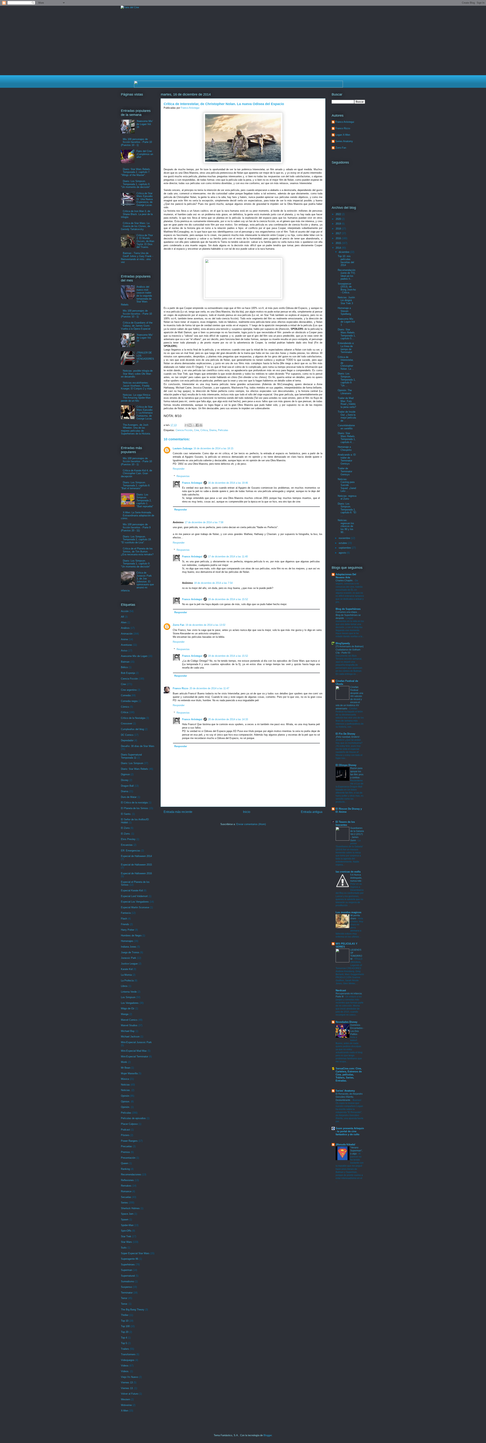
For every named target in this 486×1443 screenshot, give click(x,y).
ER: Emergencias (130, 850)
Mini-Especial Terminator (134, 1056)
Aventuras (126, 644)
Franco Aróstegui (192, 482)
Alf (122, 616)
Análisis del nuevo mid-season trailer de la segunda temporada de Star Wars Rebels (136, 295)
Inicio (246, 811)
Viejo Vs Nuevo (129, 1377)
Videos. (125, 1371)
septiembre (345, 547)
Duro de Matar (128, 797)
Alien (123, 622)
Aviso (124, 650)
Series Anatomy (344, 141)
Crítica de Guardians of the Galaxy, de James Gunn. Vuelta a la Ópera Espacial (136, 325)
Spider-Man (127, 1225)
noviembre (345, 538)
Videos (125, 1365)
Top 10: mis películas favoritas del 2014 (346, 261)
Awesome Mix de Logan (134, 656)
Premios (125, 1152)
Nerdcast (341, 990)
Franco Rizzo (180, 688)
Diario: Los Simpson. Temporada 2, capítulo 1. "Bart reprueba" (144, 500)
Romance (126, 1191)
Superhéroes (128, 1264)
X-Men (124, 1410)
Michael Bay (128, 1031)
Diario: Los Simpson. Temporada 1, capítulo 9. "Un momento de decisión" (135, 184)
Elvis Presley (128, 839)
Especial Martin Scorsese (135, 907)
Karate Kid (127, 969)
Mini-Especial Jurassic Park (136, 1042)
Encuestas (127, 844)
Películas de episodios (133, 1118)
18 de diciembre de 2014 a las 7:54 (213, 582)
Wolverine (126, 1405)
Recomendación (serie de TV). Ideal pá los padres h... (347, 274)
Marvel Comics (129, 1019)
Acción (125, 611)
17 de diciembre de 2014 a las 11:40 (228, 556)
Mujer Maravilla (129, 1073)
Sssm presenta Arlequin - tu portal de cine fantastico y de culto (350, 1131)
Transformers (128, 1354)
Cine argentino (129, 689)
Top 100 (125, 1326)
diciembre (344, 252)
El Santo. (126, 813)
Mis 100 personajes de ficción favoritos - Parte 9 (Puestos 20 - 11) (136, 527)
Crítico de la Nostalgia (133, 718)
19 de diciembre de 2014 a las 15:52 (228, 599)
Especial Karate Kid (132, 890)
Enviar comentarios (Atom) (251, 824)
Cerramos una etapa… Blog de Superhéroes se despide (348, 615)
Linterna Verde (129, 991)
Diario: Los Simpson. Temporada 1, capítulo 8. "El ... (347, 509)
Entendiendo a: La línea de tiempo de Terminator (346, 348)
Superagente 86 (129, 1258)
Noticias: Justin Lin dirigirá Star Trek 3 (346, 300)
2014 (339, 247)
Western (125, 1399)
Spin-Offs (126, 1230)
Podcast (125, 1129)
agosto (343, 552)
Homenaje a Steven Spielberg (344, 311)
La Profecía (127, 980)
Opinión (125, 1095)
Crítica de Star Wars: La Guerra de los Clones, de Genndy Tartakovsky (135, 226)
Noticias (125, 1084)
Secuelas (126, 1197)
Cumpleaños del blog (132, 729)
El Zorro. (125, 833)
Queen (124, 1163)
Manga (124, 1014)
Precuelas (126, 1146)
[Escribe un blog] (190, 425)
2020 (339, 219)
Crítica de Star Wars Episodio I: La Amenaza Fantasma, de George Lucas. (144, 412)
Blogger (268, 1435)
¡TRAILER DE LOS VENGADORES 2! (145, 357)
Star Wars (126, 1241)
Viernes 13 (127, 1382)
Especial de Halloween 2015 (136, 864)
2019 (339, 223)
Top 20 (124, 1332)
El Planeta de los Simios (134, 808)
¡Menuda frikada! (345, 1144)
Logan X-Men (342, 134)
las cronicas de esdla (348, 871)
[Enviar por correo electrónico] (186, 425)
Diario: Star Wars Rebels (134, 768)
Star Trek (126, 1236)
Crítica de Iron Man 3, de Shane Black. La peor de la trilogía (137, 214)
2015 (339, 243)
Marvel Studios (129, 1025)
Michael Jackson (130, 1036)
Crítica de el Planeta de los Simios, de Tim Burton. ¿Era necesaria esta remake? (137, 551)
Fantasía (126, 912)
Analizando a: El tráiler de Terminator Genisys (347, 459)
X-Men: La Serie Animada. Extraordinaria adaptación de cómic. (137, 515)
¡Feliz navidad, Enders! (348, 737)
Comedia (126, 695)
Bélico (124, 667)
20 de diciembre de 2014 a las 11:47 (209, 688)
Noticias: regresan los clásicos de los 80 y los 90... (346, 526)
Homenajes (127, 941)
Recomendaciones (131, 1174)
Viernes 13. (127, 1388)
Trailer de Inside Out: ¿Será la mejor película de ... (347, 416)
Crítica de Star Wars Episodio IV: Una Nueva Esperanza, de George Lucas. (144, 199)
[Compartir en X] (194, 425)
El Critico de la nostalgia (134, 802)
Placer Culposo (129, 1124)
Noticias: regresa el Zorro (347, 497)
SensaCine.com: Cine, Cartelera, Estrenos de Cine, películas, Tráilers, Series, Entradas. (349, 1074)
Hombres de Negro (131, 935)
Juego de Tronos (130, 952)
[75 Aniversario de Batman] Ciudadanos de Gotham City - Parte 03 (349, 649)
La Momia (126, 974)
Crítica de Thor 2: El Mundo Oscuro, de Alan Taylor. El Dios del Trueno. (145, 241)
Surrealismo (127, 1281)
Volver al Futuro (129, 1393)
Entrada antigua (311, 811)
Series (124, 1202)
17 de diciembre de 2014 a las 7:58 (204, 522)
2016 (339, 238)
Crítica (204, 430)
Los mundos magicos (348, 912)
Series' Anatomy (345, 1090)
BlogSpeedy (343, 643)
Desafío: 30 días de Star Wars (137, 746)
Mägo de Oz (127, 1008)
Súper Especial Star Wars (135, 1253)
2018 (339, 228)
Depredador (127, 740)
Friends (125, 924)
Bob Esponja (128, 673)
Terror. (124, 1303)
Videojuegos (127, 1360)
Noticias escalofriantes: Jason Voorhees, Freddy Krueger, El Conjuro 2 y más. (137, 385)
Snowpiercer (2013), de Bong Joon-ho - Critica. (347, 288)
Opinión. (125, 1107)
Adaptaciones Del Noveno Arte (346, 576)
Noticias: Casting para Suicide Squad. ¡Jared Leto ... (347, 485)
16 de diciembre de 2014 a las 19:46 (228, 482)
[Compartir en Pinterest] (201, 425)
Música (125, 1079)
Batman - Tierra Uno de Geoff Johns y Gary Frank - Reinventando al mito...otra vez (137, 257)
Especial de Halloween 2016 (136, 873)
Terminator (127, 1292)
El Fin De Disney (345, 733)
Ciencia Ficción (184, 430)
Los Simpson (128, 997)
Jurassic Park (128, 957)
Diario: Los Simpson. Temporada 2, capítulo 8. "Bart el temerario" (135, 485)
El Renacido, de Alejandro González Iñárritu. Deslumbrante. (349, 1097)
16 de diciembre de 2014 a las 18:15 (213, 448)
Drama (212, 430)
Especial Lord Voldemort (134, 896)
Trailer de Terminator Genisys (345, 471)
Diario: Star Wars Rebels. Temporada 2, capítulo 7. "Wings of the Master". (136, 172)
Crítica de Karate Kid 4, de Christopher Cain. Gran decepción (136, 473)
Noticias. (126, 1090)
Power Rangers (129, 1140)
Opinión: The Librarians (345, 392)
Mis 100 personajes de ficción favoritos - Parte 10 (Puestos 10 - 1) (136, 142)
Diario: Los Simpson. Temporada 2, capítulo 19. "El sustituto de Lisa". (136, 539)
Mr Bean (125, 1067)
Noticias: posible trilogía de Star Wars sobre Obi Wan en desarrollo (137, 373)
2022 (339, 214)
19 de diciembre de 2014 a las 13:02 (205, 624)
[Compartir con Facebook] (197, 425)
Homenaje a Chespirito (345, 448)
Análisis (125, 628)
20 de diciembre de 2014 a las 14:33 (228, 719)
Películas (223, 430)
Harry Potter (127, 929)
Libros (124, 986)
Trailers (125, 1348)
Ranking (125, 1169)
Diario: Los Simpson (132, 763)
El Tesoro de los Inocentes (345, 823)
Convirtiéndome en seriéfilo (346, 427)
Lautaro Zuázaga (182, 448)
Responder (179, 468)
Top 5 (124, 1343)
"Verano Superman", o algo (356, 1150)
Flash (124, 918)
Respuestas (183, 476)
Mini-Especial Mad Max (134, 1050)
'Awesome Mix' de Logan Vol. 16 (144, 124)
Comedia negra (129, 701)
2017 (339, 233)
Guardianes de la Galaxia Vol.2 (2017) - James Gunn (357, 834)
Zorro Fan (178, 624)
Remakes (126, 1185)
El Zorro (125, 828)
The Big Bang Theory (132, 1309)
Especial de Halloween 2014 (136, 856)
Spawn (124, 1219)
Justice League (129, 963)
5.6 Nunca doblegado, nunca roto (356, 877)
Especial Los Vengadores (135, 901)
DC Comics (127, 734)
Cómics (125, 706)
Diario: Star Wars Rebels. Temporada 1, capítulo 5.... (347, 334)
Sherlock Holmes (130, 1208)
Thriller (124, 1315)
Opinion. (125, 1101)
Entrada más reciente (178, 811)
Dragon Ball (127, 785)
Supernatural (128, 1275)
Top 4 (124, 1337)
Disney (125, 780)
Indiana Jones (128, 946)
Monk (124, 1062)
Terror (124, 1298)
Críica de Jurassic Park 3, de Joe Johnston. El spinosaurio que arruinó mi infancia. (137, 581)
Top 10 (124, 1320)
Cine (196, 430)
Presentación (128, 1157)
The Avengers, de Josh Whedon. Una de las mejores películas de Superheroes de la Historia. (136, 429)
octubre (343, 543)
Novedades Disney (346, 1022)
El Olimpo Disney (346, 765)
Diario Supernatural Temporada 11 (131, 756)
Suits (124, 1247)
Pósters (125, 1135)
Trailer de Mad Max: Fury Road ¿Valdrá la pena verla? (347, 402)
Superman (126, 1270)
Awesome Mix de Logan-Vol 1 (346, 321)
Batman (125, 661)
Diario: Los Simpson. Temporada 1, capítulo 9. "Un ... (347, 379)
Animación (127, 633)
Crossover (126, 723)
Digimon (125, 774)
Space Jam (127, 1213)
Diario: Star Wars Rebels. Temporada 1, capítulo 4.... (347, 438)
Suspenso (126, 1287)
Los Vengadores (130, 1003)
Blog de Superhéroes (348, 609)
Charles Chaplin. (345, 580)
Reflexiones (127, 1180)
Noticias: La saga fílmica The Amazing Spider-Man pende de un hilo (136, 397)
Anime (124, 639)
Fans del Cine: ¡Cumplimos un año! (144, 154)
